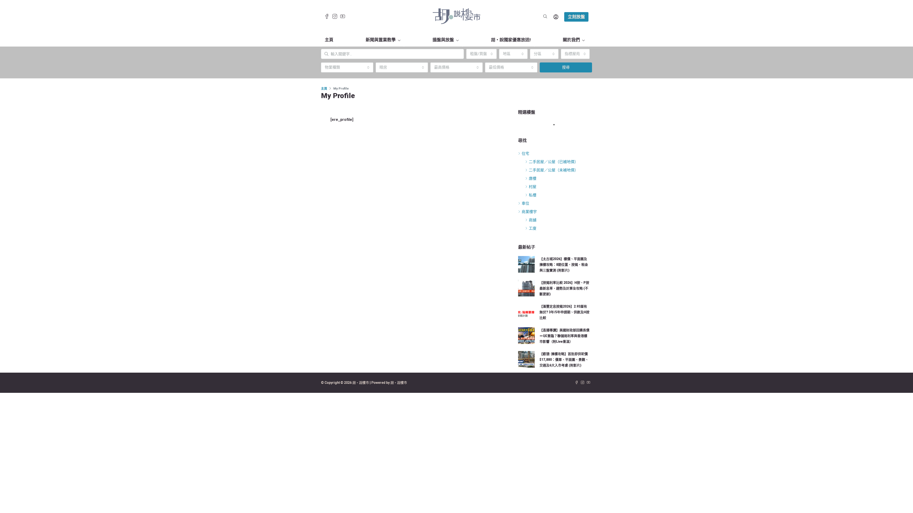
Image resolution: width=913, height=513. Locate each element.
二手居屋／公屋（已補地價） (553, 162)
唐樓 (532, 178)
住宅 (525, 153)
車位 (525, 203)
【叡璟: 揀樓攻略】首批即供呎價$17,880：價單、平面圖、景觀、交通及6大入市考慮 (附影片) (563, 359)
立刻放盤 (576, 16)
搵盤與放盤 (443, 39)
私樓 (532, 195)
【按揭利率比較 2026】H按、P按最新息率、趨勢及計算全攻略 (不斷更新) (564, 288)
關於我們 (571, 39)
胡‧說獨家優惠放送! (511, 39)
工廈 (532, 228)
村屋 (532, 187)
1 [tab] (556, 124)
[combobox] (481, 54)
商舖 (532, 220)
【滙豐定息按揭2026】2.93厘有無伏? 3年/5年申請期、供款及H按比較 (564, 312)
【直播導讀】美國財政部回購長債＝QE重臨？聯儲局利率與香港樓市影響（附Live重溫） (564, 335)
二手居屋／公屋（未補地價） (553, 170)
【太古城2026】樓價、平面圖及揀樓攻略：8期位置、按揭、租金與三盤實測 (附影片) (563, 264)
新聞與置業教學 (381, 39)
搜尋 (566, 67)
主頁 (329, 39)
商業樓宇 (529, 211)
